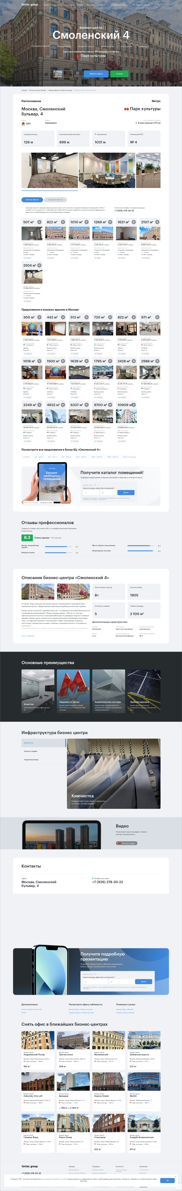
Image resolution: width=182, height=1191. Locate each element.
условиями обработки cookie (54, 1179)
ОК (167, 1180)
